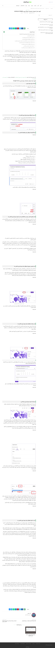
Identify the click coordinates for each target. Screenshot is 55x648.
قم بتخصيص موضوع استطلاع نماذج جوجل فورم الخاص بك (26, 42)
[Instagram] (50, 2)
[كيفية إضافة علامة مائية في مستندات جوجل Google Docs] (30, 630)
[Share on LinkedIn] (16, 28)
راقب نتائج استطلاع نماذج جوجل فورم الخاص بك (27, 47)
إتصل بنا (33, 643)
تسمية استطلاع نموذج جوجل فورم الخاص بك (28, 37)
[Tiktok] (49, 2)
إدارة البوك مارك (17, 643)
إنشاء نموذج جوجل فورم (30, 35)
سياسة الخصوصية (38, 643)
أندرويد (40, 5)
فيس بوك (32, 5)
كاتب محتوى (29, 613)
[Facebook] (52, 2)
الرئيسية (52, 8)
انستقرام (35, 5)
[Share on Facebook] (22, 28)
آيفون (38, 5)
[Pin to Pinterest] (18, 28)
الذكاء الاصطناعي (22, 5)
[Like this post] (24, 609)
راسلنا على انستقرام (28, 643)
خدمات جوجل (47, 8)
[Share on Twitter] (20, 28)
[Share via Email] (10, 28)
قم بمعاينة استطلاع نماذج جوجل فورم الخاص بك (28, 44)
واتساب (29, 5)
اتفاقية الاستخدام (22, 643)
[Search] (2, 5)
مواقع (26, 5)
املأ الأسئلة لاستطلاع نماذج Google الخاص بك (28, 39)
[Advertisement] (19, 20)
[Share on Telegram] (12, 28)
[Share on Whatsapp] (14, 28)
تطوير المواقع (17, 5)
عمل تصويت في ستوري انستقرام (21, 77)
